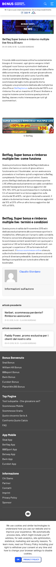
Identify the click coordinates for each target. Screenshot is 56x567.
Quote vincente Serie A (14, 415)
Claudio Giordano (29, 271)
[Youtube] (28, 514)
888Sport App (9, 449)
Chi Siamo (7, 478)
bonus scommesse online (29, 250)
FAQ (4, 425)
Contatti (6, 487)
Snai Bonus (8, 362)
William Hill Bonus (12, 367)
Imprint (6, 492)
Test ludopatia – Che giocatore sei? (21, 401)
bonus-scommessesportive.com (17, 3)
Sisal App (7, 439)
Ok (18, 559)
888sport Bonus (10, 372)
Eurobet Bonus (10, 381)
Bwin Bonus (8, 376)
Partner (6, 483)
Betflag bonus (21, 88)
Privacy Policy (9, 497)
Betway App (8, 454)
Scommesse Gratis (12, 410)
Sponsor (7, 502)
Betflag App (8, 444)
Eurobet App (9, 463)
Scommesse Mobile (12, 405)
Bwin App (7, 458)
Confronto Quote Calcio (15, 420)
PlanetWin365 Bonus (13, 386)
